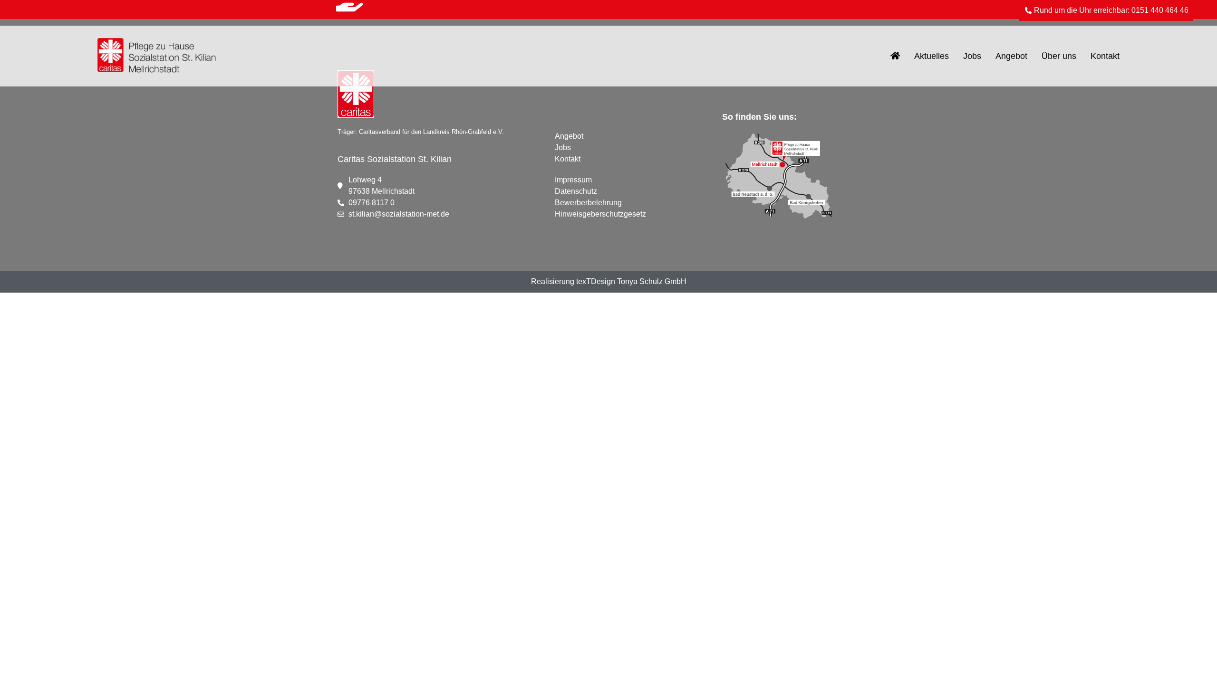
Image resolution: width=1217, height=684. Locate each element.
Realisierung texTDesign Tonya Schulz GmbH (608, 281)
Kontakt (1105, 56)
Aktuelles (931, 56)
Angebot (1011, 56)
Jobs (972, 56)
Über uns (1059, 56)
